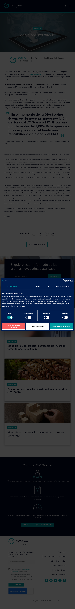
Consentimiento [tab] (13, 286)
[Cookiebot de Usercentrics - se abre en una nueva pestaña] (64, 280)
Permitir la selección (37, 326)
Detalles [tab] (37, 286)
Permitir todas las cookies (61, 326)
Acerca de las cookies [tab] (62, 286)
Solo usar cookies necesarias (14, 326)
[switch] (28, 317)
